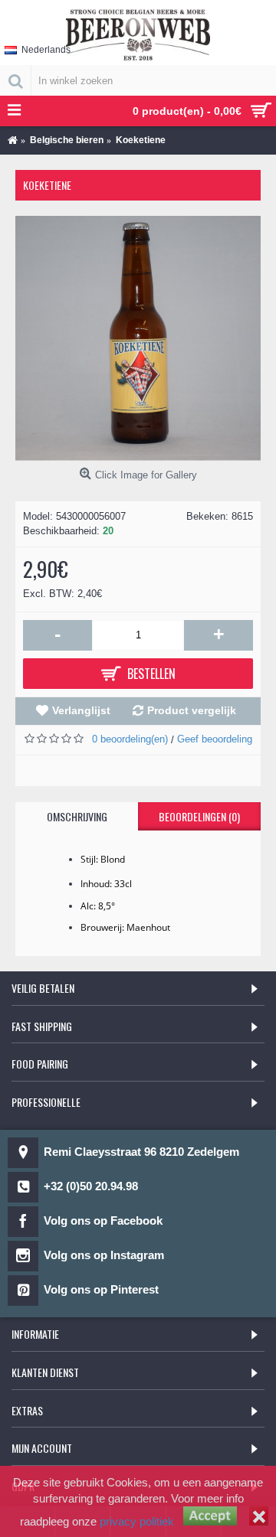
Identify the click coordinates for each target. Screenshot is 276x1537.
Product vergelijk (191, 710)
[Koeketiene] (138, 338)
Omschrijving (77, 816)
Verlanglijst (81, 710)
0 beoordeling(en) (130, 739)
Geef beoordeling (214, 739)
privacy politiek (137, 1521)
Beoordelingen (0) (199, 816)
